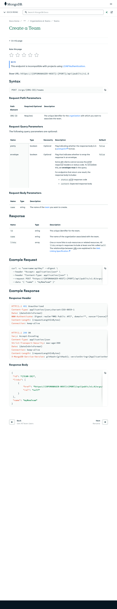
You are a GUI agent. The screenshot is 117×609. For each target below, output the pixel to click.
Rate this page (15, 49)
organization (74, 116)
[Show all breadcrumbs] (25, 21)
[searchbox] (63, 12)
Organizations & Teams (40, 21)
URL (75, 248)
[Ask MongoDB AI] (107, 12)
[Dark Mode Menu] (112, 12)
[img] (11, 55)
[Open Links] (111, 4)
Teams (56, 21)
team (47, 207)
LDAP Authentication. (74, 66)
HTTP (89, 162)
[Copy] (105, 90)
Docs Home (14, 21)
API (61, 162)
